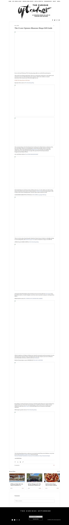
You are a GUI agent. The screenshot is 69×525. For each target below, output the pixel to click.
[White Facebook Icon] (17, 520)
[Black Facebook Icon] (57, 20)
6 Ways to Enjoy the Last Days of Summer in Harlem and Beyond (17, 484)
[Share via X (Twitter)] (17, 461)
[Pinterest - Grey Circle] (12, 520)
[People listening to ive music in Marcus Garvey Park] (34, 477)
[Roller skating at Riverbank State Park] (17, 477)
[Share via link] (23, 461)
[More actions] (53, 25)
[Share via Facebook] (15, 461)
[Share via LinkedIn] (20, 461)
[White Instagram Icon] (19, 520)
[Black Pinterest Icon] (52, 20)
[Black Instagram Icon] (59, 20)
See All (58, 471)
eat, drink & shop (18, 458)
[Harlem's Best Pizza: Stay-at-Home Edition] (52, 477)
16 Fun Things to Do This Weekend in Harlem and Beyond (34, 484)
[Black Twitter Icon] (54, 20)
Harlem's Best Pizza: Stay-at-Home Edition (51, 484)
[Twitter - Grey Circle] (14, 520)
